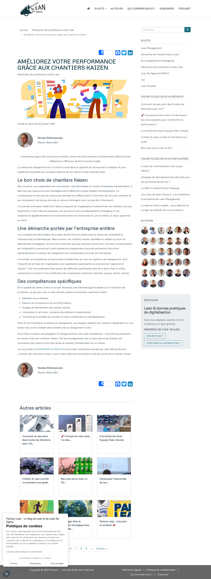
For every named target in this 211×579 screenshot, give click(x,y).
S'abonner (167, 8)
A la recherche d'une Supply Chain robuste (164, 130)
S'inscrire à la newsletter (162, 343)
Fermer (13, 563)
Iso (143, 79)
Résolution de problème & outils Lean (53, 29)
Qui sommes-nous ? (141, 8)
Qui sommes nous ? (141, 574)
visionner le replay (49, 349)
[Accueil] (34, 9)
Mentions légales (131, 569)
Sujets (100, 8)
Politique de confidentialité (160, 569)
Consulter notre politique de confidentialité (24, 552)
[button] (6, 573)
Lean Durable (148, 85)
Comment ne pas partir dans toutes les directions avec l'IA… (36, 440)
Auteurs (117, 8)
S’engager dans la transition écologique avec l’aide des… (75, 525)
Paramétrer (35, 563)
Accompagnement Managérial (157, 60)
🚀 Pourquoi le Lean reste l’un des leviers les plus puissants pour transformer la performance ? (164, 120)
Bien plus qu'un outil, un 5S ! (156, 147)
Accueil (24, 29)
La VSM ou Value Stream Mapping (160, 188)
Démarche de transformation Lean (160, 54)
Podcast (184, 8)
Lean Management (151, 48)
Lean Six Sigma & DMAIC (155, 73)
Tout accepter (57, 563)
